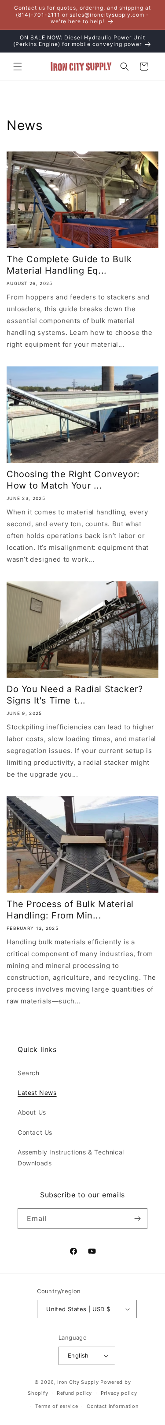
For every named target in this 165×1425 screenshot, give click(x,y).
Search (29, 1073)
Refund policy (74, 1393)
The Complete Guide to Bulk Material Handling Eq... (69, 265)
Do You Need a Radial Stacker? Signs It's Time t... (75, 695)
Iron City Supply (78, 1382)
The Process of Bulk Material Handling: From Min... (70, 910)
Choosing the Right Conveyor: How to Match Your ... (73, 480)
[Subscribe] (137, 1218)
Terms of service (56, 1406)
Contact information (112, 1406)
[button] (17, 66)
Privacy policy (119, 1393)
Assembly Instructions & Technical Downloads (71, 1157)
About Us (32, 1112)
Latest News (37, 1092)
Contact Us (35, 1132)
